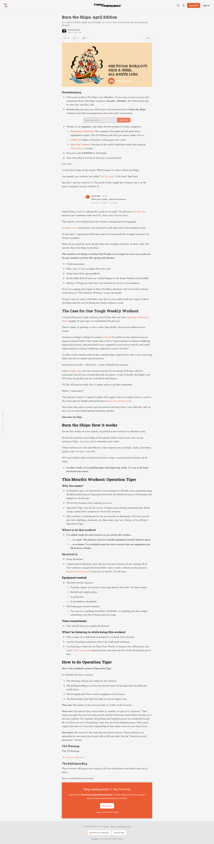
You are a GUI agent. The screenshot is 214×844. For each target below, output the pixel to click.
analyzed (106, 337)
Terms (113, 826)
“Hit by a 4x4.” (107, 176)
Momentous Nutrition (82, 131)
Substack (94, 839)
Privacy (106, 826)
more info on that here (119, 401)
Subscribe (193, 5)
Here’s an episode (82, 650)
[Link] (58, 92)
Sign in (206, 5)
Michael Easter (74, 30)
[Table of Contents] (2, 422)
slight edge (75, 371)
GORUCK (75, 140)
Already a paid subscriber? (107, 812)
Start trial (107, 805)
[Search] (178, 5)
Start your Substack (100, 832)
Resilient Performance (78, 571)
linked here (76, 148)
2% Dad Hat (139, 212)
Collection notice (124, 826)
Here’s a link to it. (75, 757)
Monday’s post (69, 228)
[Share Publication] (183, 5)
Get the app (119, 832)
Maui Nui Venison (80, 144)
